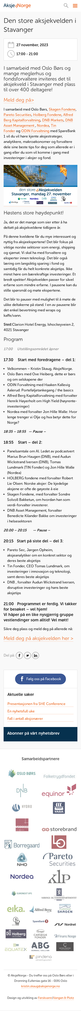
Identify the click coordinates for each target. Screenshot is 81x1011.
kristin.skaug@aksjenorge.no (40, 986)
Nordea (43, 125)
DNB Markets (52, 120)
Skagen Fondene (62, 109)
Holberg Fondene (47, 115)
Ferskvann (45, 998)
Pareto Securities (17, 115)
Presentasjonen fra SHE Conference (36, 704)
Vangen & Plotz (63, 998)
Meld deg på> (19, 100)
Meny (74, 6)
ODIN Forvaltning (35, 131)
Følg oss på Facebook (43, 679)
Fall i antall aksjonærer (25, 718)
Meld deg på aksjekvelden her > (38, 638)
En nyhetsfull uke (21, 711)
